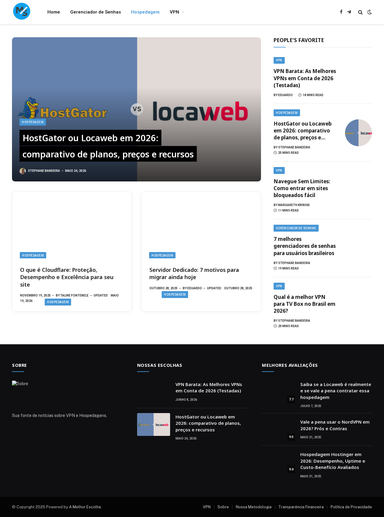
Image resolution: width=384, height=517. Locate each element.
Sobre (223, 507)
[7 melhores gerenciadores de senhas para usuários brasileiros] (358, 248)
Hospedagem (145, 12)
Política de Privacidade (351, 507)
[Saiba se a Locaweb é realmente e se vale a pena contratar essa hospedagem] (278, 392)
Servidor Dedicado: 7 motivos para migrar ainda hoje (194, 273)
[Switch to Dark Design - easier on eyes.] (369, 12)
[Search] (360, 12)
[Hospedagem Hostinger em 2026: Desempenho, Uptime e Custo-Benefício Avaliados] (278, 462)
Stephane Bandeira (44, 170)
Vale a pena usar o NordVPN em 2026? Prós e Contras (335, 425)
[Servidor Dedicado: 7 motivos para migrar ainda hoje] (201, 225)
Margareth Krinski (294, 205)
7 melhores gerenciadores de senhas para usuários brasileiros (305, 246)
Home (53, 12)
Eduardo (194, 288)
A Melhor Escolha (85, 507)
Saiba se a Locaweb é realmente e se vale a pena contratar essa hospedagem (335, 390)
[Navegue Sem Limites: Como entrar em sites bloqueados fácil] (358, 190)
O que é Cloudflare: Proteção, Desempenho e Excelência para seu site (66, 277)
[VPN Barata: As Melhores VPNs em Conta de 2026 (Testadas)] (358, 77)
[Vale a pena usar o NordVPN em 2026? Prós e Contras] (278, 429)
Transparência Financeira (301, 507)
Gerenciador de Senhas (95, 12)
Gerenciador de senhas (296, 228)
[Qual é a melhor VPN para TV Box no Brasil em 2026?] (358, 306)
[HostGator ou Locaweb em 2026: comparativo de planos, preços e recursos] (136, 109)
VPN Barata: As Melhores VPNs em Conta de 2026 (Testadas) (305, 78)
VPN (174, 12)
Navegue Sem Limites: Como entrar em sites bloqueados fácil (302, 188)
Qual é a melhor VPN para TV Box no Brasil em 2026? (304, 303)
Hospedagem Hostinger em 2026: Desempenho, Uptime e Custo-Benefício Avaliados (332, 460)
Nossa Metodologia (254, 507)
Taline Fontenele (74, 295)
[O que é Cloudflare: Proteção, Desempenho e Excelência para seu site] (71, 225)
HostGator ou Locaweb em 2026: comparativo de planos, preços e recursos (108, 146)
